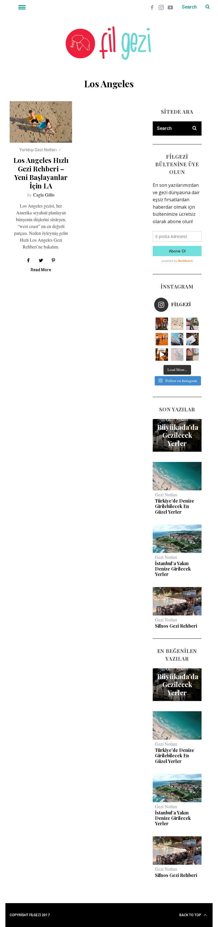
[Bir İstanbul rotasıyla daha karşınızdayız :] (192, 339)
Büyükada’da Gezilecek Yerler (177, 435)
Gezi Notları (177, 419)
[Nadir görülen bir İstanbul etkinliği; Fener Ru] (192, 354)
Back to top (190, 915)
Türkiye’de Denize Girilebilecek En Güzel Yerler (174, 506)
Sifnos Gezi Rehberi (176, 626)
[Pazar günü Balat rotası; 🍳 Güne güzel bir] (177, 354)
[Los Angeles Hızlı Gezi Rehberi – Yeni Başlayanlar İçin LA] (41, 122)
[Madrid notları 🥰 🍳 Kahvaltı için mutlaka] (192, 324)
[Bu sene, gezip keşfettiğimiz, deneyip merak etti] (162, 339)
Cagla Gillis (43, 195)
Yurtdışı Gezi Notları (38, 150)
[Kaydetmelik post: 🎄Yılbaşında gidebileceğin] (162, 354)
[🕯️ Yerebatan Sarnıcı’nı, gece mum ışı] (162, 324)
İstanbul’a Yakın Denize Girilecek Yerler (173, 569)
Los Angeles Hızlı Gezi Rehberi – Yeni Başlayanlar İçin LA (41, 172)
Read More (41, 270)
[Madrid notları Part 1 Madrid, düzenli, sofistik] (177, 339)
